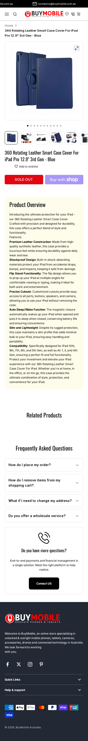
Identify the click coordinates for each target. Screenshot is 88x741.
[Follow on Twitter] (19, 664)
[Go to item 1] (11, 137)
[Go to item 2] (26, 137)
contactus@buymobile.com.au (54, 3)
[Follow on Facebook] (7, 664)
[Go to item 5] (71, 137)
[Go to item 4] (56, 137)
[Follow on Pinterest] (41, 664)
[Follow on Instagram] (30, 664)
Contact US (44, 583)
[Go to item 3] (41, 137)
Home (9, 25)
